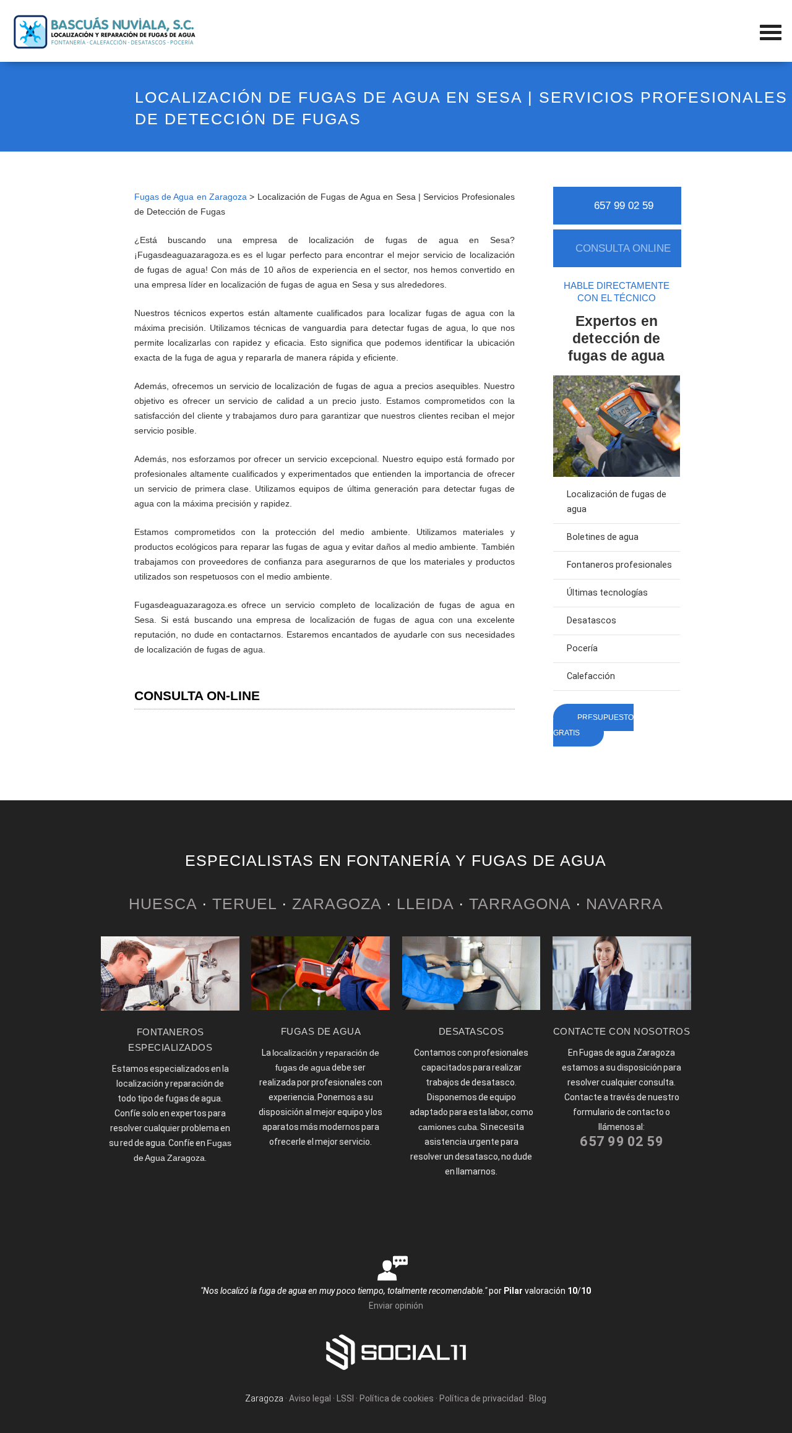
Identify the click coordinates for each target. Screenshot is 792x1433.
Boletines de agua (603, 537)
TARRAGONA (519, 903)
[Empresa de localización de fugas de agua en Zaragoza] (105, 46)
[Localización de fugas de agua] (320, 1007)
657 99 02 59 (623, 206)
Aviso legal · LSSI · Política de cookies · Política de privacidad (406, 1398)
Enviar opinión (396, 1306)
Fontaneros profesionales (619, 565)
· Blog (535, 1398)
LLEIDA (425, 903)
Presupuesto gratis (593, 725)
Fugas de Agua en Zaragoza (190, 197)
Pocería (582, 648)
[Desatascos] (471, 1007)
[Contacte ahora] (622, 1007)
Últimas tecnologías (607, 593)
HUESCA (163, 903)
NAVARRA (624, 903)
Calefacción (591, 676)
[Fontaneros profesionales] (170, 1007)
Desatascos (591, 620)
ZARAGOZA (336, 903)
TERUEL (244, 903)
